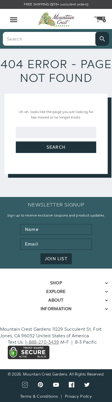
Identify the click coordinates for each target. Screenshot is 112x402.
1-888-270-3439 (42, 342)
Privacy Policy (78, 396)
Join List (56, 258)
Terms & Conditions (39, 396)
